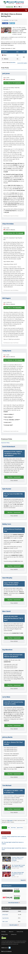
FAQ (17, 6)
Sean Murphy (7, 578)
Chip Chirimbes (8, 224)
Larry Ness (6, 697)
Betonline (13, 62)
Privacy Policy (4, 934)
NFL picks (10, 820)
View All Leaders (13, 925)
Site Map (3, 931)
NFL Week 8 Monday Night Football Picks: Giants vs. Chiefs (14, 848)
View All (23, 880)
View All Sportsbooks (13, 902)
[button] (14, 477)
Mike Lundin (5, 921)
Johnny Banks (7, 737)
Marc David (6, 611)
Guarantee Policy (5, 442)
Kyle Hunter (6, 489)
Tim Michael (6, 785)
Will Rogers (6, 298)
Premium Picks (9, 6)
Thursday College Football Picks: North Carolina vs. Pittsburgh (14, 837)
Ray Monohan (7, 650)
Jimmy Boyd (5, 914)
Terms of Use (20, 931)
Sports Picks (20, 827)
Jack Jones (6, 73)
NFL (9, 827)
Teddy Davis (6, 351)
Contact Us (13, 934)
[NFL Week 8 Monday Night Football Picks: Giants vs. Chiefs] (6, 876)
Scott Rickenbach (8, 446)
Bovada (21, 233)
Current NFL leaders (22, 63)
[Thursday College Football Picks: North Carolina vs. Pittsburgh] (6, 861)
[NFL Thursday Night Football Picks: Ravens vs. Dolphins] (6, 869)
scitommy (6, 20)
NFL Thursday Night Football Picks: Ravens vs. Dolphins (13, 843)
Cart (21, 6)
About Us (11, 931)
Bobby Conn (6, 524)
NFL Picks (13, 827)
